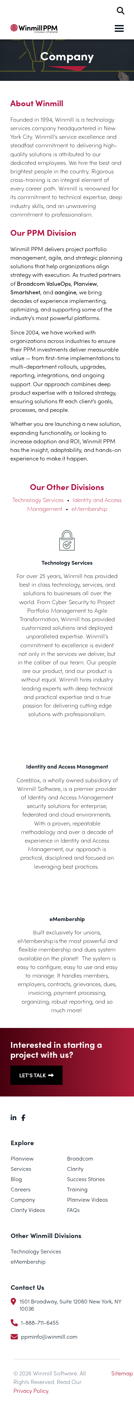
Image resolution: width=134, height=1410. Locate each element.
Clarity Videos (28, 1210)
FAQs (73, 1210)
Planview (22, 1158)
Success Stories (86, 1179)
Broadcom (80, 1158)
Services (21, 1169)
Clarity (75, 1169)
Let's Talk (32, 1075)
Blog (16, 1179)
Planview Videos (87, 1199)
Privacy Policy (30, 1390)
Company (23, 1199)
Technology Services (38, 499)
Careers (21, 1189)
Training (77, 1189)
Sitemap (122, 1373)
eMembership (89, 508)
